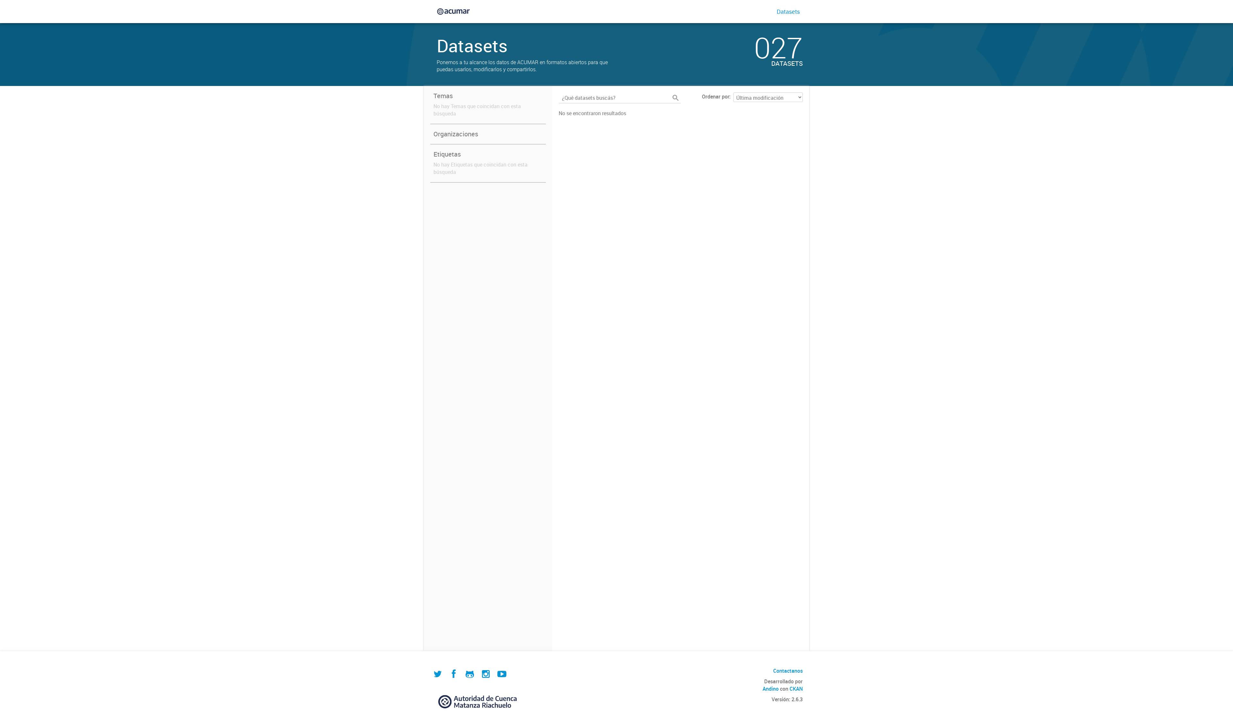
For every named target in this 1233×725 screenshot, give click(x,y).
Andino (771, 688)
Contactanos (788, 670)
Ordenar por (715, 96)
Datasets (788, 11)
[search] (675, 97)
